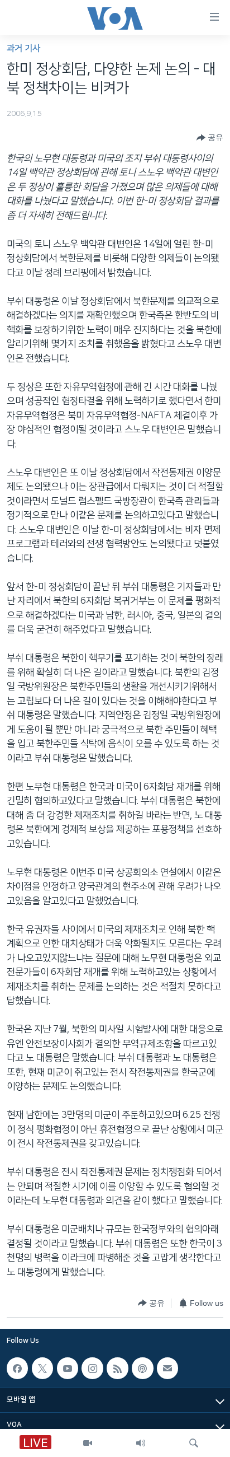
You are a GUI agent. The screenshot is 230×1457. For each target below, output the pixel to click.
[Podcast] (142, 1368)
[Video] (87, 1443)
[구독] (167, 1368)
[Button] (210, 137)
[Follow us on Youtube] (67, 1368)
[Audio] (140, 1443)
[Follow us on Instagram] (92, 1368)
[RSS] (117, 1368)
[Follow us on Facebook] (17, 1368)
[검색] (193, 1443)
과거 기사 (23, 48)
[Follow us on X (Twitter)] (42, 1368)
